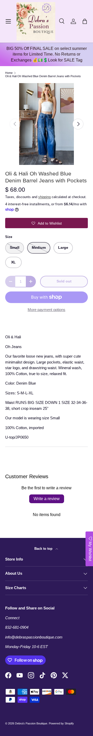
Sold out (64, 281)
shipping (44, 197)
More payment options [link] (46, 309)
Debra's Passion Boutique (31, 723)
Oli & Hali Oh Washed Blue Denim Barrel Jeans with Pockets (43, 76)
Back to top (43, 549)
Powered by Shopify (61, 723)
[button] (84, 21)
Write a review (47, 498)
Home (9, 73)
